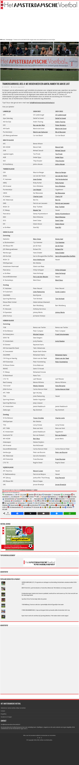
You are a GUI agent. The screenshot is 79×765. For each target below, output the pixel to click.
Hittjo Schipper (60, 270)
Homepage (9, 39)
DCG (40, 501)
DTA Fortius (73, 496)
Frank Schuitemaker (62, 334)
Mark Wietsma (60, 217)
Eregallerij (3, 714)
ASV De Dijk (36, 507)
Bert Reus (36, 439)
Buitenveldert (47, 494)
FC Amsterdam (71, 498)
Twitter (35, 490)
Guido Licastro (60, 292)
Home (3, 39)
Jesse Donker (37, 179)
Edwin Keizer (59, 224)
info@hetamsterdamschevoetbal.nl (10, 724)
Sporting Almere (34, 505)
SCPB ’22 (4, 507)
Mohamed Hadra (61, 355)
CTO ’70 (24, 496)
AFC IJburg (39, 494)
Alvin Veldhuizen (39, 260)
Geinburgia (7, 501)
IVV (31, 498)
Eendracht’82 (61, 498)
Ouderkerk (5, 505)
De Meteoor (43, 503)
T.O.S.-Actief (23, 494)
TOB (36, 503)
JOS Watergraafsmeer (15, 507)
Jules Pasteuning (39, 292)
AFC (43, 507)
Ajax (60, 496)
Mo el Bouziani (60, 132)
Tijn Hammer (60, 242)
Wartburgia (24, 505)
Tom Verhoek (59, 299)
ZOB (16, 494)
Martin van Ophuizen (40, 132)
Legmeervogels (55, 507)
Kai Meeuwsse (60, 193)
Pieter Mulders (60, 125)
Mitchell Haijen (38, 334)
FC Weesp (43, 505)
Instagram (29, 490)
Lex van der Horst (61, 176)
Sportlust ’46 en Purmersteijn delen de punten (34, 599)
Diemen (48, 498)
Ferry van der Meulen (40, 277)
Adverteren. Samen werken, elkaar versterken (13, 708)
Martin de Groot (60, 129)
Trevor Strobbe (38, 418)
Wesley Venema (38, 386)
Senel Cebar (59, 220)
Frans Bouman (60, 459)
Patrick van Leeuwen (62, 203)
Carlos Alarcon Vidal (62, 389)
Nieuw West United (39, 498)
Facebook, (23, 490)
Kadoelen (56, 501)
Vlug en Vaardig (14, 505)
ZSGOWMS (12, 503)
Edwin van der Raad (62, 358)
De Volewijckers (9, 494)
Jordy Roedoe (60, 341)
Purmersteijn (57, 494)
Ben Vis (57, 200)
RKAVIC (74, 501)
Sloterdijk (29, 503)
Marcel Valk (59, 147)
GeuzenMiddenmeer (22, 498)
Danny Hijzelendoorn (62, 214)
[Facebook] (37, 738)
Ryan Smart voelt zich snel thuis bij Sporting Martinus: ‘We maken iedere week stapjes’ (45, 615)
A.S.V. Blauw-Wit (15, 496)
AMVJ (37, 496)
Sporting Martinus (62, 505)
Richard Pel (59, 249)
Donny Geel (59, 239)
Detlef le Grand (60, 118)
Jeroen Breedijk (60, 485)
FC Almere (31, 496)
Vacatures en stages (6, 717)
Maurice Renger (60, 172)
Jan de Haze (59, 246)
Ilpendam (31, 494)
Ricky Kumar (59, 183)
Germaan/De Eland (9, 498)
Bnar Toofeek (59, 207)
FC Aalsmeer (51, 505)
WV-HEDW (69, 507)
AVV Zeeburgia (27, 507)
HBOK (64, 503)
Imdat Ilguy (59, 157)
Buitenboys (53, 496)
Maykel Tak (37, 210)
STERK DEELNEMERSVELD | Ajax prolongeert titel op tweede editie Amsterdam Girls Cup (46, 610)
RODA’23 (71, 503)
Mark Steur (59, 280)
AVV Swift (4, 509)
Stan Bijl (58, 227)
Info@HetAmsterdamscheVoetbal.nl (42, 103)
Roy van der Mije (39, 125)
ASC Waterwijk (57, 503)
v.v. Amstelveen (67, 494)
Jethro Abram (60, 164)
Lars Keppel (37, 190)
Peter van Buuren (61, 452)
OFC (47, 507)
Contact (3, 711)
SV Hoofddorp (17, 501)
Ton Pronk (58, 154)
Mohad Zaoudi (60, 150)
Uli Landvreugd (60, 115)
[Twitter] (39, 738)
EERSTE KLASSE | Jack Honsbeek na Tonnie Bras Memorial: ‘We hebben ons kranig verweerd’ (47, 588)
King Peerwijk (60, 478)
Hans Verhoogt (60, 273)
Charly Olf (58, 196)
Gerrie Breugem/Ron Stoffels (65, 256)
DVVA (50, 501)
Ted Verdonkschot (61, 179)
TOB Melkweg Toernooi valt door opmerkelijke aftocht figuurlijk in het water (43, 604)
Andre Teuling (60, 122)
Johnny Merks (60, 312)
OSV (71, 505)
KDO (24, 501)
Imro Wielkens (60, 186)
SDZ (6, 503)
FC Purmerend (65, 501)
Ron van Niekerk (60, 435)
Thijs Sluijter (59, 161)
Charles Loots (37, 196)
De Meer (65, 496)
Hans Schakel (59, 253)
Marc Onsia (37, 239)
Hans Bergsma (60, 386)
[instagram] (41, 738)
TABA (63, 507)
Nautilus (30, 501)
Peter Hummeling (61, 362)
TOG (49, 503)
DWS (54, 498)
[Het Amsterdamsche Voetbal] (39, 5)
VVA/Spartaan (21, 503)
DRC (36, 501)
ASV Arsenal (44, 496)
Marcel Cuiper (38, 471)
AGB (45, 501)
